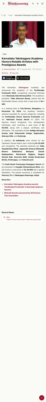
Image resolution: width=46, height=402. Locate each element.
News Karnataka (10, 69)
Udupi (10, 15)
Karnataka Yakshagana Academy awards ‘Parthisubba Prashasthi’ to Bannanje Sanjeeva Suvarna (23, 187)
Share (6, 73)
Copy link (15, 73)
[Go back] (2, 15)
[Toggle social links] (41, 397)
